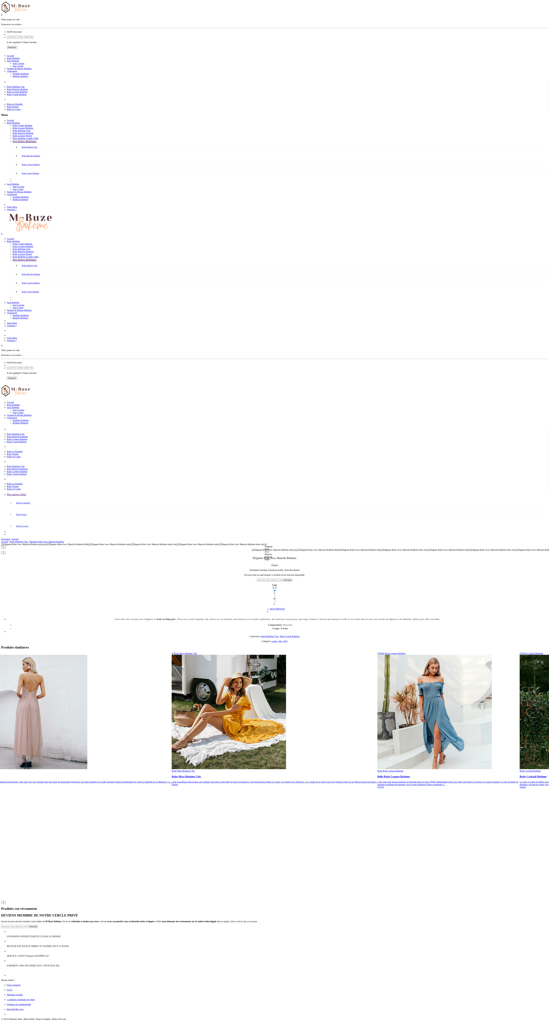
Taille (274, 585)
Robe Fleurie (13, 107)
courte (274, 641)
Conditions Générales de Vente (21, 999)
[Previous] (2, 547)
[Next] (4, 547)
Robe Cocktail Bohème (530, 771)
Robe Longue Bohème (17, 92)
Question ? (12, 209)
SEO (285, 641)
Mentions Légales (15, 995)
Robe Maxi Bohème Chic (183, 771)
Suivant (15, 539)
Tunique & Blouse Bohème (19, 68)
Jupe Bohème (13, 61)
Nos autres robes (16, 494)
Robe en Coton (14, 109)
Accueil (10, 55)
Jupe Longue (18, 63)
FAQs (9, 990)
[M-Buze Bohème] (274, 7)
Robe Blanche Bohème (17, 89)
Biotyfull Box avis (15, 1009)
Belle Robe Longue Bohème (390, 771)
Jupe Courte (18, 66)
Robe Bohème (13, 58)
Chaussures (12, 71)
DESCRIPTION (277, 609)
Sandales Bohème (21, 73)
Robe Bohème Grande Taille (25, 138)
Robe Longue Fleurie (22, 136)
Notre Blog (12, 207)
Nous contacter (13, 985)
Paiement (12, 47)
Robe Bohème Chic (16, 87)
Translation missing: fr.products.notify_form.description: (274, 570)
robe (280, 641)
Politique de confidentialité (19, 1004)
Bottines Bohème (20, 76)
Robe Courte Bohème (17, 94)
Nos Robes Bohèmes (24, 141)
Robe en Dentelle (15, 104)
